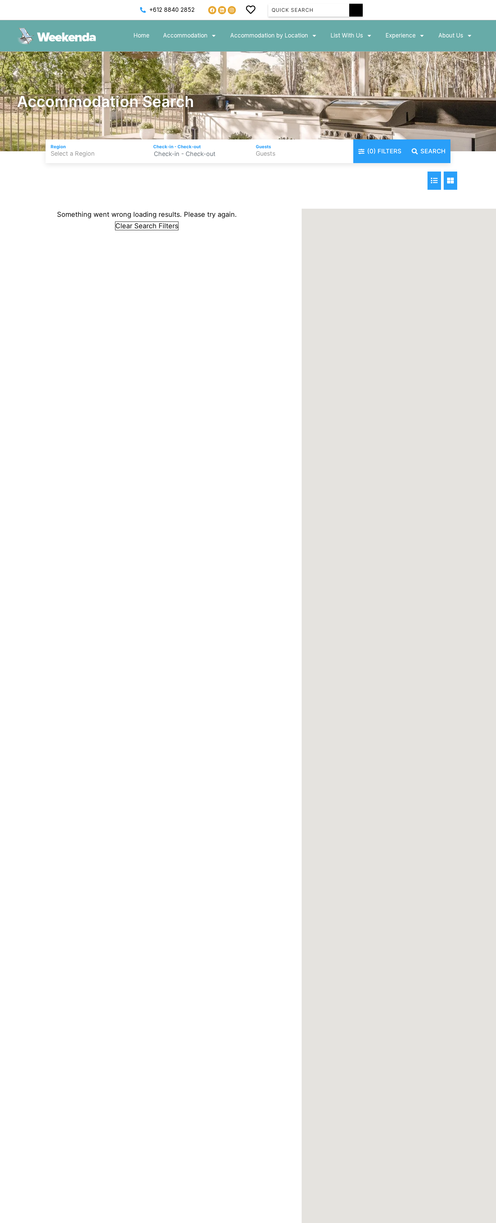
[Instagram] (232, 10)
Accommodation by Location (269, 35)
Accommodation (185, 35)
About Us (450, 35)
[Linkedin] (222, 10)
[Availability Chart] (434, 180)
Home (141, 35)
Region (58, 146)
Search (432, 151)
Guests (263, 146)
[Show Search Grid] (450, 180)
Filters (384, 151)
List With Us (347, 35)
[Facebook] (212, 10)
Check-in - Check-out (177, 146)
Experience (401, 35)
